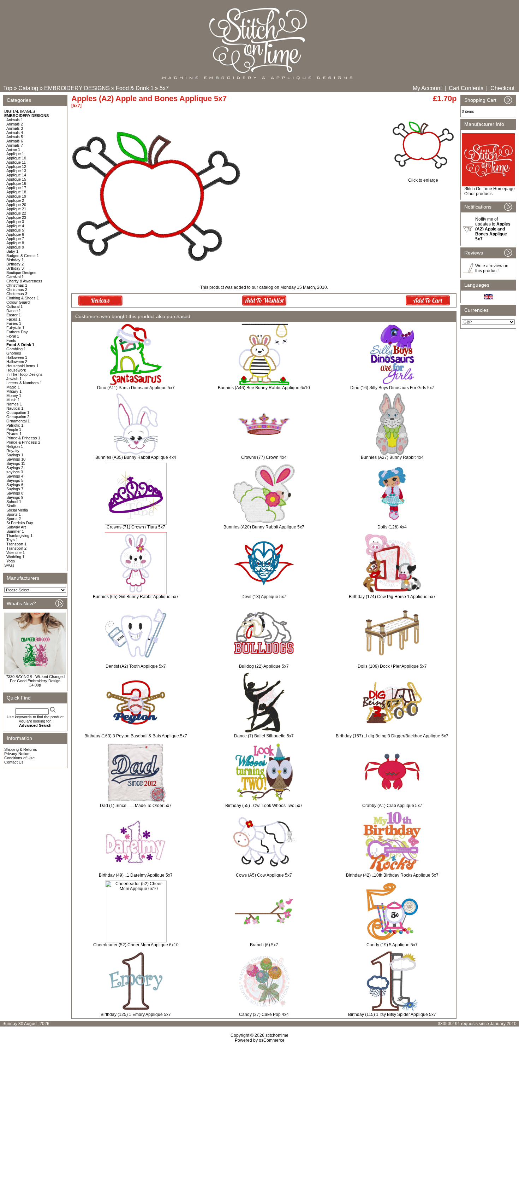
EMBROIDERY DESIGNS (77, 88)
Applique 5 (15, 230)
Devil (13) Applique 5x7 (263, 596)
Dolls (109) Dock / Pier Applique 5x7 (392, 666)
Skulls (11, 506)
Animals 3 (14, 128)
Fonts (11, 340)
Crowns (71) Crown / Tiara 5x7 (136, 527)
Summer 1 (15, 531)
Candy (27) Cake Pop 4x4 (264, 1014)
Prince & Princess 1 (23, 438)
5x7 (164, 88)
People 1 (13, 429)
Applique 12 (16, 166)
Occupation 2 (17, 417)
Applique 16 (16, 183)
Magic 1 (13, 387)
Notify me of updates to (493, 229)
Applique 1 (15, 154)
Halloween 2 (16, 361)
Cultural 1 (14, 306)
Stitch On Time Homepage (489, 188)
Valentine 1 (15, 552)
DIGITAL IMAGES (19, 111)
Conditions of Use (19, 758)
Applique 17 (16, 188)
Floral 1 (12, 336)
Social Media (17, 510)
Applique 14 (16, 175)
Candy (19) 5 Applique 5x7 (392, 944)
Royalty (12, 451)
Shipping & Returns (20, 749)
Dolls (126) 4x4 (392, 527)
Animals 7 (14, 145)
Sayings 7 (14, 489)
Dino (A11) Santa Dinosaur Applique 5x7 (136, 387)
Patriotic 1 (14, 425)
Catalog (28, 88)
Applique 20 (16, 205)
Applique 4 (15, 226)
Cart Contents (466, 88)
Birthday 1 (15, 260)
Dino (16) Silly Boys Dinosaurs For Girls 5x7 (392, 387)
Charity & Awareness (24, 281)
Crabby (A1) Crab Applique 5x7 (392, 805)
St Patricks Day (19, 523)
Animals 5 (14, 137)
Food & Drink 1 (135, 88)
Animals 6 (14, 141)
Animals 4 (14, 132)
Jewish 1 (14, 378)
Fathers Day (17, 332)
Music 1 (13, 400)
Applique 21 (16, 209)
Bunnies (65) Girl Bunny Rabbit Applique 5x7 (136, 596)
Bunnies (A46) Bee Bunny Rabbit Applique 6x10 (264, 387)
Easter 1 (13, 315)
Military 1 (14, 391)
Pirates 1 (14, 434)
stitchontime (277, 1035)
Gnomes (13, 353)
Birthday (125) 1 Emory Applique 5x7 (136, 1014)
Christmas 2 (16, 289)
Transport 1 (16, 544)
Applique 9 (15, 247)
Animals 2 (14, 124)
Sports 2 (13, 518)
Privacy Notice (16, 754)
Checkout (502, 88)
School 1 (13, 501)
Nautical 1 (14, 408)
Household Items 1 (22, 366)
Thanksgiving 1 (19, 535)
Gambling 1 (16, 349)
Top (7, 88)
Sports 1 (13, 514)
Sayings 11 (15, 463)
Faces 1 (13, 319)
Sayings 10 (15, 459)
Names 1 (14, 404)
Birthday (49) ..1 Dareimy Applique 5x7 (136, 875)
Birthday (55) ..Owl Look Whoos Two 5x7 (264, 805)
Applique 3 (15, 222)
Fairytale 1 (15, 328)
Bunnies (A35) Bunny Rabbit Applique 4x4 (135, 457)
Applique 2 (15, 200)
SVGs (9, 565)
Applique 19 (16, 196)
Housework (16, 370)
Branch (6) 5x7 (264, 944)
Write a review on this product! (491, 268)
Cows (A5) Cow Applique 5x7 (264, 875)
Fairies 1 (13, 323)
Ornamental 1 (18, 421)
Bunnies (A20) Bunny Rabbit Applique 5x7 (263, 527)
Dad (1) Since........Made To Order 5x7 (136, 805)
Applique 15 (16, 179)
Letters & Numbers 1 (24, 383)
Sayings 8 (14, 493)
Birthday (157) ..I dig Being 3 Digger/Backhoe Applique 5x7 (392, 735)
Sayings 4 (14, 476)
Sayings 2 (14, 468)
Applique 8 (15, 243)
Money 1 (13, 395)
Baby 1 (12, 251)
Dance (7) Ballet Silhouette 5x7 (264, 735)
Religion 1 (14, 446)
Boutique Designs (21, 272)
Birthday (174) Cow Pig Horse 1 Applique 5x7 (392, 596)
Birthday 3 (15, 268)
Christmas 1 (16, 285)
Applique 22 (16, 213)
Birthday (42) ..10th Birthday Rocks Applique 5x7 (392, 875)
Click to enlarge (423, 180)
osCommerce (272, 1040)
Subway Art (16, 527)
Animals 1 (14, 120)
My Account (427, 88)
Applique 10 (16, 158)
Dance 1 (13, 311)
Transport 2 (16, 548)
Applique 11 (16, 162)
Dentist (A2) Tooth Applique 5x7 (136, 666)
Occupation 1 (17, 412)
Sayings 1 (14, 455)
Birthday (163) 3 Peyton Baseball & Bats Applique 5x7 (135, 735)
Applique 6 (15, 234)
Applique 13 (16, 171)
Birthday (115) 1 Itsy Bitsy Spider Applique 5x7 (392, 1014)
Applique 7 (15, 238)
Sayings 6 (14, 485)
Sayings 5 (14, 480)
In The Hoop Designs (24, 374)
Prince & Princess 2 (23, 442)
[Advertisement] (259, 1103)
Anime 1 (13, 149)
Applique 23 (16, 217)
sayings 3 (14, 472)
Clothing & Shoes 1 (22, 298)
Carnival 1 (15, 277)
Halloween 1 (16, 357)
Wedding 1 (15, 557)
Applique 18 (16, 192)
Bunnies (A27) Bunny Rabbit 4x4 (392, 457)
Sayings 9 (14, 497)
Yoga (10, 561)
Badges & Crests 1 (22, 255)
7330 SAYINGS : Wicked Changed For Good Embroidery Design (35, 678)
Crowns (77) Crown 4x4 (264, 457)
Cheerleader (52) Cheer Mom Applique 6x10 (136, 944)
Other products (478, 193)
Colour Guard (18, 302)
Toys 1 (12, 540)
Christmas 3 (16, 294)
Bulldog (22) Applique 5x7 (264, 666)
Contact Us (14, 762)
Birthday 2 (15, 264)
